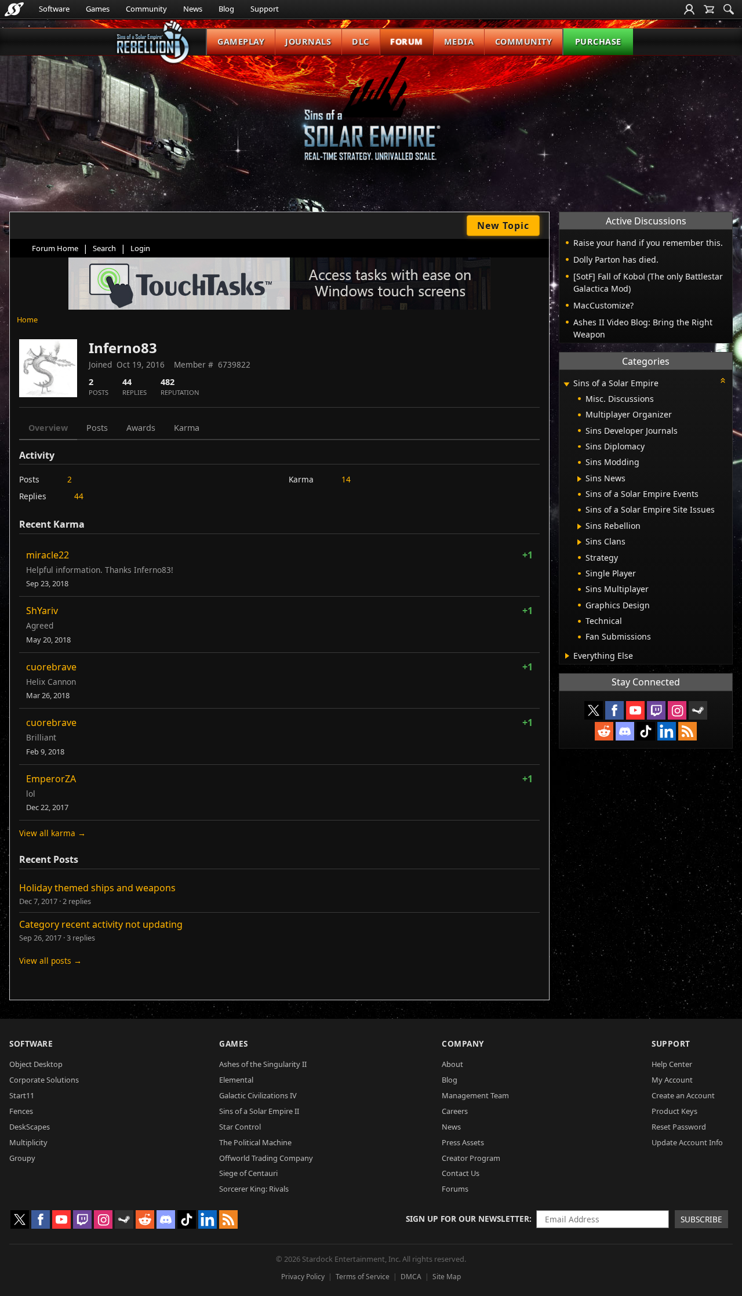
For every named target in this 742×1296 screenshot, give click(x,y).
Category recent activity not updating (101, 924)
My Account (672, 1079)
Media (459, 41)
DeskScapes (29, 1126)
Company (463, 1043)
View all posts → (50, 960)
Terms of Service (363, 1277)
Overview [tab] (48, 427)
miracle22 (47, 555)
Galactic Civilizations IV (258, 1095)
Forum (406, 41)
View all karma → (52, 832)
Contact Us (460, 1173)
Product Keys (674, 1111)
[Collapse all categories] (723, 380)
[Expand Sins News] (579, 479)
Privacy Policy (303, 1277)
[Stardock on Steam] (698, 710)
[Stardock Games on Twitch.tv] (656, 710)
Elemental (236, 1079)
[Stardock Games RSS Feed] (687, 731)
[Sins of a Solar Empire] (371, 118)
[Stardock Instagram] (677, 710)
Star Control (240, 1126)
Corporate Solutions (44, 1079)
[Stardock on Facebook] (614, 710)
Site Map (446, 1277)
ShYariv (42, 610)
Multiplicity (28, 1142)
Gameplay (240, 41)
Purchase (598, 41)
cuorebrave (51, 666)
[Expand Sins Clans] (579, 542)
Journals (308, 41)
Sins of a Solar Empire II (259, 1111)
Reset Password (679, 1126)
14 (346, 479)
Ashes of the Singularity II (263, 1064)
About (452, 1064)
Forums (455, 1189)
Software (54, 8)
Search (104, 248)
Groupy (22, 1158)
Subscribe (701, 1219)
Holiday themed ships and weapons (97, 887)
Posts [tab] (97, 427)
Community (146, 8)
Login (140, 248)
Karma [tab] (186, 427)
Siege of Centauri (248, 1173)
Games (98, 8)
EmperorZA (51, 778)
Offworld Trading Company (266, 1158)
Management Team (475, 1095)
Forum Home (55, 248)
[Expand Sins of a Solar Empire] (566, 384)
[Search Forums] (728, 9)
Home (27, 319)
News (192, 8)
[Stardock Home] (14, 9)
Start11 (21, 1095)
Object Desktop (36, 1064)
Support (264, 8)
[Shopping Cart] (709, 9)
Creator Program (471, 1158)
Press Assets (463, 1142)
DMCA (411, 1277)
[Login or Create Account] (689, 9)
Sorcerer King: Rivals (254, 1189)
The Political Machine (255, 1142)
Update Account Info (687, 1142)
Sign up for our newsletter (467, 1218)
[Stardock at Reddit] (604, 731)
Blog (226, 8)
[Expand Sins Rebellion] (579, 526)
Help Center (672, 1064)
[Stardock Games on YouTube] (635, 710)
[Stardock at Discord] (624, 731)
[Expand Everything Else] (567, 656)
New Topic (503, 225)
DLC (360, 41)
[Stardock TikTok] (645, 731)
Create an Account (683, 1095)
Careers (455, 1111)
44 (78, 496)
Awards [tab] (140, 427)
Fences (21, 1111)
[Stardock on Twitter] (593, 710)
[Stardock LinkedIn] (666, 731)
